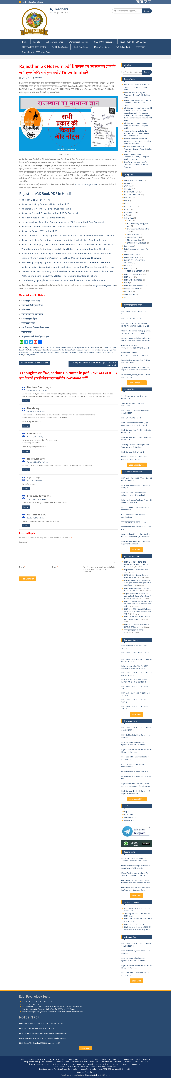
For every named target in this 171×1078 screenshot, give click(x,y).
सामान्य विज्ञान (140, 47)
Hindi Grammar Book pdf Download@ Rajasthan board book (135, 542)
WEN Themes (105, 1075)
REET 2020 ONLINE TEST (111, 1059)
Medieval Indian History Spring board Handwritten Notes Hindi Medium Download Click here (68, 267)
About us (126, 1064)
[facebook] (137, 2)
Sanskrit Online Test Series (111, 1062)
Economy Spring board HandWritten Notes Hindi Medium (51, 258)
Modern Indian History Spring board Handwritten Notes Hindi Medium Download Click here (67, 271)
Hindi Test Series (81, 47)
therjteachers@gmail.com (32, 2)
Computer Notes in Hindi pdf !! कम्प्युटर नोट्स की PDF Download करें (94, 364)
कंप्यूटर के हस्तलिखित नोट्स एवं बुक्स (35, 336)
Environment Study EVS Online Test (85, 1062)
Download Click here (90, 258)
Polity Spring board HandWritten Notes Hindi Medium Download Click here (59, 275)
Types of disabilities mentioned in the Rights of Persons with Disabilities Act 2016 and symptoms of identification (135, 368)
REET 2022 (128, 277)
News (126, 209)
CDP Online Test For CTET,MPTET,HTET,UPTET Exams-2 (135, 346)
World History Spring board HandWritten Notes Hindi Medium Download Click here (63, 280)
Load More (136, 549)
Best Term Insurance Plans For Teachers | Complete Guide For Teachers (136, 164)
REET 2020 (95, 347)
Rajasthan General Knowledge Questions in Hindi (57, 350)
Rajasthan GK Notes (68, 347)
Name (22, 567)
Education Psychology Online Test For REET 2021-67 (135, 376)
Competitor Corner (110, 347)
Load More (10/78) (136, 383)
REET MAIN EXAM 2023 (133, 280)
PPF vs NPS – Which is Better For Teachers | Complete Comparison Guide (137, 87)
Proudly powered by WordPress (72, 1075)
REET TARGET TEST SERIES (34, 47)
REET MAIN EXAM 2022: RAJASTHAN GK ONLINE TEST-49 (136, 479)
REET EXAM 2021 (113, 1064)
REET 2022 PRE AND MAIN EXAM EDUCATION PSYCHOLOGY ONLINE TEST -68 (135, 324)
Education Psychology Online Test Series (88, 1064)
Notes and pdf (33, 350)
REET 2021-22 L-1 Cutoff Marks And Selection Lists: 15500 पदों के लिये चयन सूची (137, 611)
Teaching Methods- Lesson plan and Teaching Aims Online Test (135, 446)
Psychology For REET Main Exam (36, 52)
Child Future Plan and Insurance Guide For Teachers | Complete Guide (136, 125)
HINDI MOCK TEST (131, 192)
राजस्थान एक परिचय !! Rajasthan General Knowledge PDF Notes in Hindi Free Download (63, 222)
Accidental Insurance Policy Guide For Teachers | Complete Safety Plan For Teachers (136, 133)
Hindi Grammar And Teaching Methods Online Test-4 (136, 438)
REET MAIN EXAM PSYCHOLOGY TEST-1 (136, 312)
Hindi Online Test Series (61, 1064)
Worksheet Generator (78, 42)
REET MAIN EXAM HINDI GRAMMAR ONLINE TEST (135, 411)
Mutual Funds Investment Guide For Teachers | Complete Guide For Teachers (137, 102)
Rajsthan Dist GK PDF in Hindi (36, 199)
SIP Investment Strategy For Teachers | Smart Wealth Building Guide (137, 94)
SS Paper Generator (54, 42)
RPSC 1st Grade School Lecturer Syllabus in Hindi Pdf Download (133, 494)
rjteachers (38, 78)
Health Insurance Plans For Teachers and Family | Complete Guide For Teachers (136, 156)
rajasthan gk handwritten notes (90, 352)
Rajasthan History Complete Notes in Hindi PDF (45, 204)
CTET (129, 220)
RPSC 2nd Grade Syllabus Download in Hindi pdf (135, 486)
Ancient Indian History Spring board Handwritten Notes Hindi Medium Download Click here (67, 253)
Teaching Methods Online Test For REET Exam (134, 404)
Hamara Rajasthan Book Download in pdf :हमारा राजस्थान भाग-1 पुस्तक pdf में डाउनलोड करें (137, 582)
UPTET (126, 297)
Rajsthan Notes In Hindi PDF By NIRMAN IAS (43, 217)
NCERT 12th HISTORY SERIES (133, 42)
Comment (23, 542)
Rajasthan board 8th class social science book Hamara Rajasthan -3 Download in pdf (137, 595)
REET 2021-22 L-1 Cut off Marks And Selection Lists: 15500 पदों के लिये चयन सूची (138, 603)
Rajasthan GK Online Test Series (136, 570)
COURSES (128, 183)
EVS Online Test (123, 47)
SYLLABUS (128, 291)
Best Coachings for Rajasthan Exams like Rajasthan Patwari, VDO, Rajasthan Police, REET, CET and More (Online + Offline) (85, 1069)
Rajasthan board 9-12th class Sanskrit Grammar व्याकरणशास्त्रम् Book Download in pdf (136, 535)
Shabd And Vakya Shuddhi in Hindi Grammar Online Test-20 (134, 458)
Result (126, 283)
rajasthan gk (73, 352)
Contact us (95, 1059)
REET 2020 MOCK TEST (133, 274)
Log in (126, 811)
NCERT (127, 203)
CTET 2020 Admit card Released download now (133, 515)
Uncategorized (27, 347)
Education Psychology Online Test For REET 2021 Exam (135, 361)
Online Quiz (56, 347)
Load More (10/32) (136, 465)
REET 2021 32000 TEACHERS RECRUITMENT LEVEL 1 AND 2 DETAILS (136, 564)
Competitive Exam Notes (42, 347)
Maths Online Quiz (134, 240)
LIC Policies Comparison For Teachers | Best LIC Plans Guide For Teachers (138, 148)
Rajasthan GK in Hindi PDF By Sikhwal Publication (46, 208)
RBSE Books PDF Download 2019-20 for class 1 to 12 (135, 508)
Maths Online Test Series (40, 1064)
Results (36, 42)
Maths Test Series (102, 47)
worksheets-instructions (107, 1066)
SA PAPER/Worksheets (57, 1059)
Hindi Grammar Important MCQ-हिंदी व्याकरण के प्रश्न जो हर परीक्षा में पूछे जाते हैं (134, 424)
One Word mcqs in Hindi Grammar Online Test (134, 397)
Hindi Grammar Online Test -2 (132, 452)
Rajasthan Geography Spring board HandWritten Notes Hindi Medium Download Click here (67, 244)
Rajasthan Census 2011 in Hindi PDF (39, 231)
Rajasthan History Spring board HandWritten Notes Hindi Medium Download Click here (65, 240)
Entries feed (128, 814)
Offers (126, 215)
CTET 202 (128, 186)
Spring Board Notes (131, 288)
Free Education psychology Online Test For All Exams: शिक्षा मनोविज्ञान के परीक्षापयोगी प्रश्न (136, 339)
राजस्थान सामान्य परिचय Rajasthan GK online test (136, 528)
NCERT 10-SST (129, 206)
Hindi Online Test (133, 237)
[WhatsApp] (149, 2)
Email (55, 567)
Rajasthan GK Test (83, 347)
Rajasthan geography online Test (136, 249)
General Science (133, 234)
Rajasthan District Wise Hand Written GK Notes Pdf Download (136, 501)
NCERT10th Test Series (104, 42)
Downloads (23, 350)
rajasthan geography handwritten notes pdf (92, 350)
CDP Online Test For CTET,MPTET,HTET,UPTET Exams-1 (135, 354)
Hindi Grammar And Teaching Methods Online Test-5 (136, 431)
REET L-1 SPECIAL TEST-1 (131, 319)
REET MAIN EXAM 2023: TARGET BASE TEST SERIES (75, 1066)
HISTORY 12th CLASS (132, 195)
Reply (25, 400)
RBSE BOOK (129, 265)
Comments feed (130, 817)
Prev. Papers (129, 246)
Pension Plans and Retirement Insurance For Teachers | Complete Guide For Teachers (137, 141)
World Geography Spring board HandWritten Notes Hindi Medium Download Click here (65, 249)
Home (24, 42)
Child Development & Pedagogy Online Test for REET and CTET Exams (136, 332)
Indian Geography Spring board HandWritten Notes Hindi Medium (55, 262)
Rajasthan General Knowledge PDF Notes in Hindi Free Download (54, 226)
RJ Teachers (59, 9)
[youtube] (141, 2)
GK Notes (128, 189)
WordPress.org (129, 820)
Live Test (127, 198)
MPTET (127, 200)
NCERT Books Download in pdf (34, 362)
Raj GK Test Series (60, 47)
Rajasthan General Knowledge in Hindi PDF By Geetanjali (50, 213)
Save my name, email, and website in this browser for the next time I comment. (99, 569)
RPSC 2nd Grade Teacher (133, 286)
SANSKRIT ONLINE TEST (136, 243)
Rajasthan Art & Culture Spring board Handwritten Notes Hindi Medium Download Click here (68, 235)
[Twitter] (145, 2)
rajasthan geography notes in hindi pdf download (50, 352)
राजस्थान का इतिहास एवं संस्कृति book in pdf (135, 522)
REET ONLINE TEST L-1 (136, 271)
